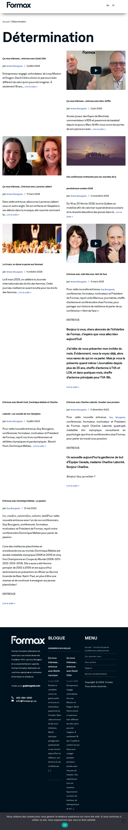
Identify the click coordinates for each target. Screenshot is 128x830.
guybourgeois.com (31, 685)
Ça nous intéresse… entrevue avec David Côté (24, 58)
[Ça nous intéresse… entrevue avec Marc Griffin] (96, 70)
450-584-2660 (24, 698)
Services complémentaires (96, 674)
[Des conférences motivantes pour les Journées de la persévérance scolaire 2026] (96, 151)
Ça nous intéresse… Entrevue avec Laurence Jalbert (27, 186)
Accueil (6, 21)
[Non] (124, 821)
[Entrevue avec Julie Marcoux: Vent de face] (96, 243)
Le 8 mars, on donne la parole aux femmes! (22, 264)
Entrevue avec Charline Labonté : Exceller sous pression (93, 402)
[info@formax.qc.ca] (13, 701)
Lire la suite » (31, 86)
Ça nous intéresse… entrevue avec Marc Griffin (88, 101)
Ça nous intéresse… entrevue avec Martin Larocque (54, 667)
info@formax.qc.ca (26, 701)
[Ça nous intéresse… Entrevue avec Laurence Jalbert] (32, 155)
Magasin (88, 668)
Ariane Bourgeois (14, 66)
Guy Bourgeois (107, 289)
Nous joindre (90, 662)
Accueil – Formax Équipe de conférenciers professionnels (97, 649)
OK (64, 825)
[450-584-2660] (13, 697)
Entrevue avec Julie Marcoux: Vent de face (86, 274)
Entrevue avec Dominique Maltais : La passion (24, 501)
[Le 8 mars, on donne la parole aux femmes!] (32, 238)
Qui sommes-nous (93, 656)
